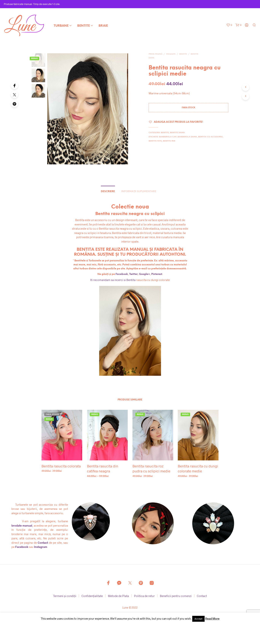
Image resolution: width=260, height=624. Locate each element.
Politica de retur (144, 596)
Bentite (83, 25)
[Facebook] (14, 85)
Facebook (122, 274)
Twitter (133, 274)
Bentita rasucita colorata (61, 466)
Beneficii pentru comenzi (176, 596)
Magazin (170, 54)
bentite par (169, 141)
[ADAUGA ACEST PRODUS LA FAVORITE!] (62, 453)
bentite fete (155, 141)
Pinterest (156, 274)
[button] (229, 25)
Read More (212, 618)
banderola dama (187, 137)
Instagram (40, 546)
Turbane (61, 25)
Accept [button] (198, 618)
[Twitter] (14, 94)
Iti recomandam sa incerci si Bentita (113, 280)
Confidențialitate (92, 596)
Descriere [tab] (108, 191)
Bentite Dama (177, 133)
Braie (103, 25)
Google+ (144, 274)
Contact (43, 542)
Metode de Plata (118, 596)
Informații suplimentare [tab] (138, 191)
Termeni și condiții (64, 596)
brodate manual (21, 525)
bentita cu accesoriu (210, 137)
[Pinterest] (14, 103)
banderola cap (167, 137)
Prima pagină (155, 54)
